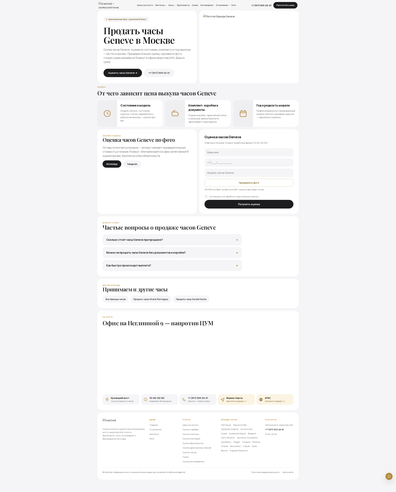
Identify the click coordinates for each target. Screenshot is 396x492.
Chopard (246, 442)
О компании (222, 5)
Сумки (195, 5)
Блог (234, 5)
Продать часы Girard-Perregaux (150, 299)
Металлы (160, 5)
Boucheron (235, 446)
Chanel (224, 446)
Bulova (224, 450)
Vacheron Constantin (247, 437)
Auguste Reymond (239, 450)
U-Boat (246, 446)
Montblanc (226, 442)
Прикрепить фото (249, 182)
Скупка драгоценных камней (197, 447)
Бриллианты (183, 5)
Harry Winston (228, 437)
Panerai (256, 442)
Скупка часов (189, 452)
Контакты (154, 434)
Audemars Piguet (237, 433)
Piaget (237, 442)
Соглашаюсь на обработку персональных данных (234, 196)
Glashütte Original (229, 429)
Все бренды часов (116, 299)
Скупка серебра (190, 429)
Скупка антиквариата (193, 461)
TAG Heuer (226, 425)
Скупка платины (191, 434)
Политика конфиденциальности (265, 472)
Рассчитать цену (285, 5)
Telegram (132, 164)
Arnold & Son (247, 429)
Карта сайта (287, 472)
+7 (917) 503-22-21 (261, 5)
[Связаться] (389, 476)
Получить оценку (249, 204)
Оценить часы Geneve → (122, 72)
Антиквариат (207, 5)
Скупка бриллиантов (193, 443)
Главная (154, 425)
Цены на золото (145, 5)
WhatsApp (112, 164)
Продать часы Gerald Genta (191, 299)
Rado (254, 446)
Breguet (252, 433)
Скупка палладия (191, 438)
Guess (224, 433)
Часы (171, 5)
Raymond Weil (240, 425)
